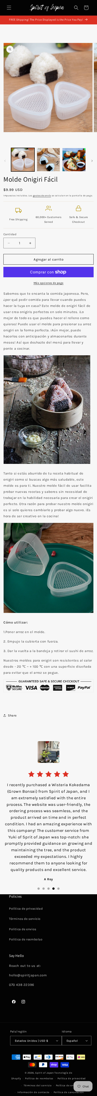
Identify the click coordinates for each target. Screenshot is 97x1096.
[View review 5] (58, 888)
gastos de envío (42, 195)
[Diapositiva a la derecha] (92, 161)
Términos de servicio (25, 919)
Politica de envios (22, 929)
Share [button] (12, 715)
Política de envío (67, 1085)
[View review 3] (48, 888)
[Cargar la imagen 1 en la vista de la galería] (23, 159)
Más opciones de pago (49, 283)
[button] (9, 8)
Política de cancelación (69, 1092)
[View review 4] (53, 888)
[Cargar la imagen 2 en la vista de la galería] (48, 159)
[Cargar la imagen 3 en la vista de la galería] (74, 159)
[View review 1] (38, 888)
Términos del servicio (38, 1085)
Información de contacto (33, 1092)
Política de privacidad (26, 909)
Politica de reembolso (26, 939)
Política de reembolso (39, 1078)
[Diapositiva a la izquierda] (5, 161)
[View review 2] (43, 888)
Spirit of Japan (44, 1072)
